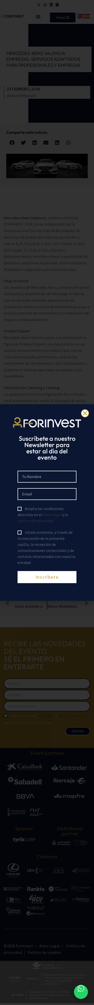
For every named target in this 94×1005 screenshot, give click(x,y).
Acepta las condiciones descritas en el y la (43, 514)
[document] (47, 502)
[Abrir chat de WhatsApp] (81, 992)
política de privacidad (36, 520)
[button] (85, 413)
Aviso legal (52, 514)
